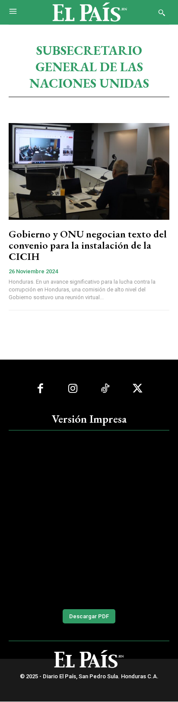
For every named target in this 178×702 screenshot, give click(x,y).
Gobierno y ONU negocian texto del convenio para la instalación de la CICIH (88, 245)
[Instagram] (73, 389)
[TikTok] (105, 389)
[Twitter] (138, 389)
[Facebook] (40, 389)
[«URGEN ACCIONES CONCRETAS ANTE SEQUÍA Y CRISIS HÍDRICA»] (89, 519)
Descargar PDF (89, 616)
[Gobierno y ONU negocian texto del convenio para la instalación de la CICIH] (89, 171)
